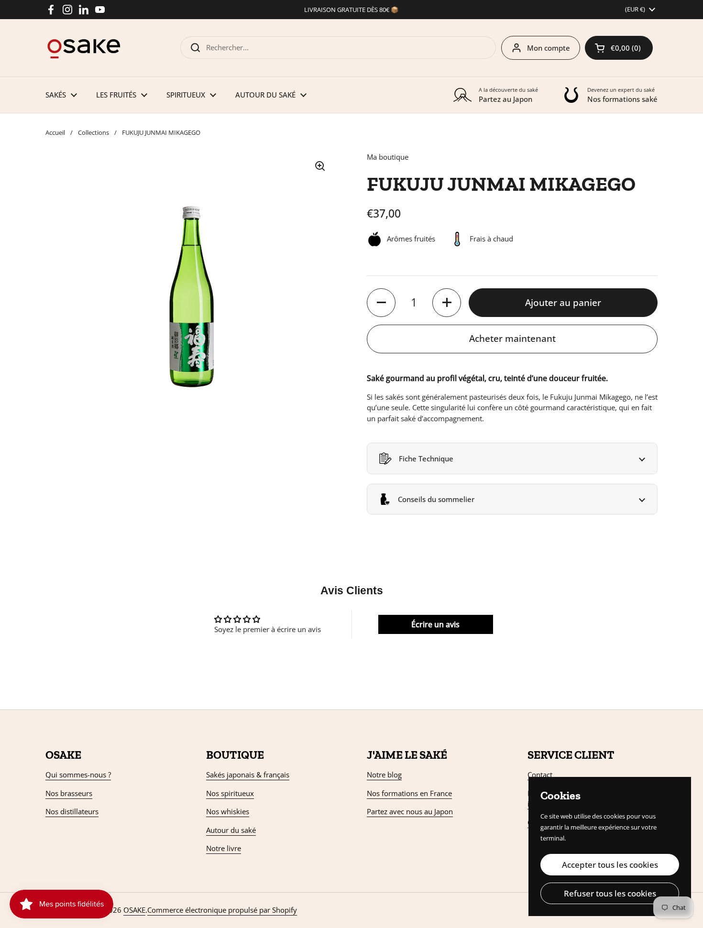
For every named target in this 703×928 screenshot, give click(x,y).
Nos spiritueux (230, 793)
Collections (93, 132)
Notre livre (223, 848)
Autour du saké (231, 830)
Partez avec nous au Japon (410, 811)
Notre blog (384, 774)
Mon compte (548, 48)
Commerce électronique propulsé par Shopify (222, 910)
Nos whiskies (227, 811)
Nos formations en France (409, 793)
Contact (539, 774)
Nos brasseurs (68, 793)
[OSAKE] (83, 47)
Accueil (55, 132)
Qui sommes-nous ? (78, 774)
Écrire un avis (435, 624)
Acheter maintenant (512, 338)
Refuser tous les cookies (610, 893)
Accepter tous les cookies (610, 864)
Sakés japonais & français (247, 774)
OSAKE (134, 910)
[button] (619, 48)
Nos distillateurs (72, 811)
